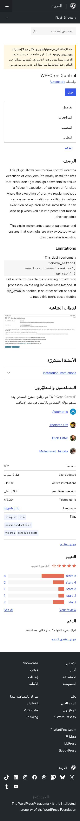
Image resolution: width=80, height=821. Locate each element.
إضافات (33, 677)
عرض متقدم (68, 544)
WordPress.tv (64, 717)
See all (8, 610)
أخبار (73, 670)
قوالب (34, 670)
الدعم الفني (68, 703)
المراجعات (65, 117)
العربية (62, 768)
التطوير (67, 137)
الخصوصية (69, 684)
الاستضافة (69, 677)
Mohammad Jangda (53, 451)
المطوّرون (69, 710)
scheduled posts (27, 532)
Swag (32, 717)
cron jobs (10, 517)
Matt (70, 737)
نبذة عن (71, 663)
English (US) (11, 508)
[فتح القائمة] (6, 6)
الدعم (68, 147)
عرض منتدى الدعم (64, 639)
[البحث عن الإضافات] (35, 31)
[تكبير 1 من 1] (71, 319)
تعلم (73, 696)
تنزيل (71, 92)
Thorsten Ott (58, 425)
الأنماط (33, 684)
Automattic (57, 82)
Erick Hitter (60, 438)
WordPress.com (63, 730)
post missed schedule (18, 525)
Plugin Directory (66, 17)
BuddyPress (67, 750)
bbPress (70, 743)
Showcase (30, 663)
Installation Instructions (59, 373)
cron (22, 517)
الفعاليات (32, 703)
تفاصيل (67, 107)
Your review (67, 610)
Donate (30, 710)
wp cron (10, 532)
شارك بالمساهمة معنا (24, 696)
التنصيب (67, 127)
